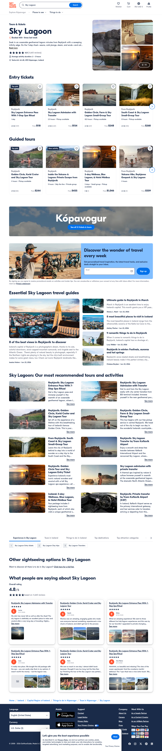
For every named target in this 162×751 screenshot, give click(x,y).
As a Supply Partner (139, 713)
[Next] (152, 106)
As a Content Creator (139, 717)
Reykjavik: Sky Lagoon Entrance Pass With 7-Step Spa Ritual (128, 604)
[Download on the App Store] (65, 725)
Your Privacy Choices (86, 725)
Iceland (21, 700)
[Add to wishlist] (40, 86)
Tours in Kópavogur (88, 700)
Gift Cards (123, 729)
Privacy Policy (83, 721)
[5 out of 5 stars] (32, 607)
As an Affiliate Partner (140, 721)
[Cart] (129, 4)
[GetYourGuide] (12, 5)
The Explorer (123, 733)
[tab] (24, 538)
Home (11, 700)
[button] (26, 106)
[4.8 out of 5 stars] (16, 52)
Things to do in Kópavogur (64, 700)
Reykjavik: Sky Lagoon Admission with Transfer (32, 603)
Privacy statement (23, 284)
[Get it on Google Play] (65, 715)
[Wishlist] (118, 4)
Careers (122, 717)
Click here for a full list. (64, 567)
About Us (122, 713)
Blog (120, 721)
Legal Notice (82, 717)
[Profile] (149, 4)
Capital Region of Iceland (38, 700)
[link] (26, 106)
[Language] (139, 4)
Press (121, 725)
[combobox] (44, 5)
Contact (81, 713)
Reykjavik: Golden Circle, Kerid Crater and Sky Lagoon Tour (80, 604)
